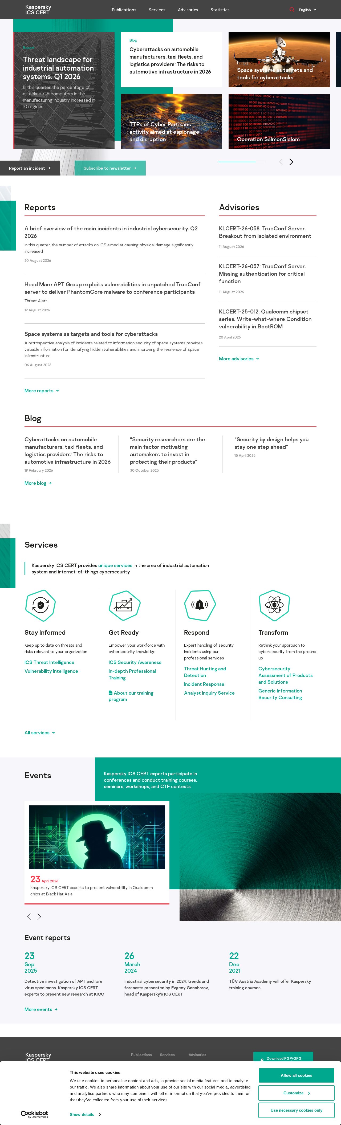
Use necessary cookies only (296, 1110)
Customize (293, 1092)
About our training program (131, 696)
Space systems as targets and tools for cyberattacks (91, 333)
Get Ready (124, 632)
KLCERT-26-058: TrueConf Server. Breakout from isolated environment (265, 232)
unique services (115, 565)
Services (157, 9)
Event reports (48, 937)
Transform (273, 632)
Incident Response (204, 684)
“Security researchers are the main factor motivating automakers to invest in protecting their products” (167, 450)
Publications (124, 9)
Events (38, 775)
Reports (40, 207)
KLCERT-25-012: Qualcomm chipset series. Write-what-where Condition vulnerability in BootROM (265, 319)
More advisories (236, 358)
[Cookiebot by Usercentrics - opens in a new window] (34, 1115)
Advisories (188, 9)
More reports (39, 390)
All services (37, 732)
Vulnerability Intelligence (51, 671)
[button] (291, 162)
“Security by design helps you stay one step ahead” (271, 443)
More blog (35, 483)
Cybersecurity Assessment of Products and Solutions (285, 675)
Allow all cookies (296, 1075)
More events (38, 1009)
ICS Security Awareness (135, 662)
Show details (82, 1114)
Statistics (220, 9)
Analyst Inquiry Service (209, 693)
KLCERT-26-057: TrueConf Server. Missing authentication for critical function (262, 273)
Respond (196, 632)
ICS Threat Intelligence (49, 662)
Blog (33, 418)
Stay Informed (45, 632)
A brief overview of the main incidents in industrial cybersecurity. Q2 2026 (111, 232)
